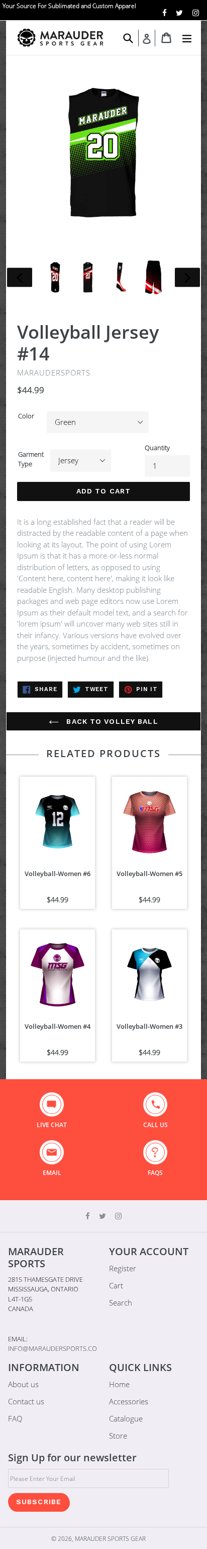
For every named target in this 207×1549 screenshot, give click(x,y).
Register (122, 1268)
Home (119, 1384)
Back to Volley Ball (111, 721)
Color (26, 415)
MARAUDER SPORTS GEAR (110, 1538)
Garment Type (31, 459)
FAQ (15, 1418)
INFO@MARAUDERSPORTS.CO (52, 1348)
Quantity (157, 447)
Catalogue (126, 1418)
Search (120, 1302)
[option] (55, 277)
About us (23, 1384)
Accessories (128, 1401)
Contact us (26, 1401)
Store (118, 1436)
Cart (116, 1285)
